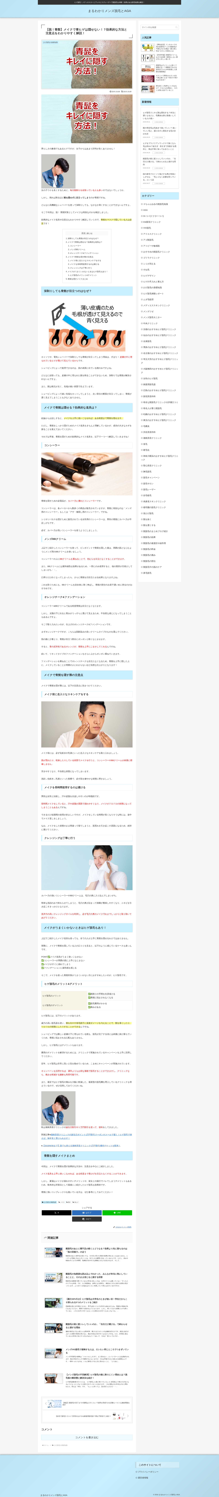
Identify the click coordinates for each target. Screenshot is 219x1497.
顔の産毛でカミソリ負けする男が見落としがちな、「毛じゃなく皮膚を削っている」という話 (159, 177)
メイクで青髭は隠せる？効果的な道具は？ (85, 242)
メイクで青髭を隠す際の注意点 (80, 257)
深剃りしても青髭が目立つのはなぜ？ (83, 238)
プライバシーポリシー (148, 1472)
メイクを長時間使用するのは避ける (84, 264)
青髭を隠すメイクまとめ (78, 279)
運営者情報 (143, 1478)
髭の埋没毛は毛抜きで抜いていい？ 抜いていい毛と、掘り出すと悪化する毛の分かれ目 (159, 131)
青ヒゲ (76, 1202)
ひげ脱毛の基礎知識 (50, 1202)
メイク (62, 1202)
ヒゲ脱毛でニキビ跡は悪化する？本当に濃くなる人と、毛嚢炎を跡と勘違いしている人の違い (159, 115)
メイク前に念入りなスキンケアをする (85, 260)
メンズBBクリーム (77, 249)
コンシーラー (75, 246)
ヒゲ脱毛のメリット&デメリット (83, 275)
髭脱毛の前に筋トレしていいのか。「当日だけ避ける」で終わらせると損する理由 (159, 161)
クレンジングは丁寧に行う (81, 268)
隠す (69, 1202)
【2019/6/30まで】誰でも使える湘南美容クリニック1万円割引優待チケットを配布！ (82, 1146)
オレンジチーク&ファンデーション (84, 253)
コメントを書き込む (87, 1437)
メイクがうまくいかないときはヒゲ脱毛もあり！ (88, 271)
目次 (84, 233)
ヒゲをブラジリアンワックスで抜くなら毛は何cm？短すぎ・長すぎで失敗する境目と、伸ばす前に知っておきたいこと (159, 146)
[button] (87, 1219)
